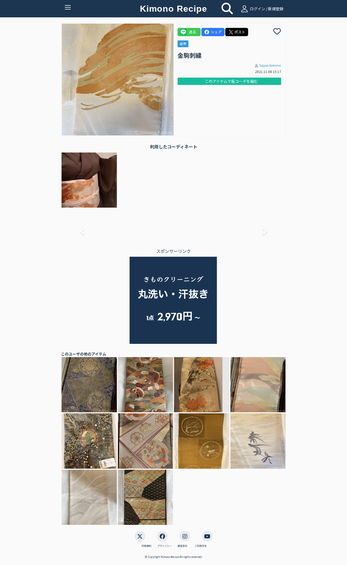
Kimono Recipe (173, 9)
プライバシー (164, 546)
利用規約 (146, 546)
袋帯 (183, 43)
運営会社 (182, 546)
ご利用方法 (200, 546)
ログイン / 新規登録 (266, 8)
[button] (81, 230)
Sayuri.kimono (270, 65)
